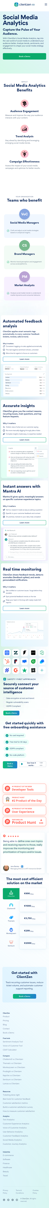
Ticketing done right (11, 1095)
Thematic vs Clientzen (12, 1063)
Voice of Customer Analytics (15, 1128)
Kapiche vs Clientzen (11, 1075)
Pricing (6, 1020)
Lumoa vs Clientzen (11, 1083)
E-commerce (8, 1155)
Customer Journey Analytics (15, 1144)
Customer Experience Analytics (16, 1124)
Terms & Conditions (20, 1191)
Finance (6, 1163)
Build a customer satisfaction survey (18, 1107)
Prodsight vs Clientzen (12, 1071)
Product (6, 1016)
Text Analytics (9, 1119)
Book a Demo (11, 713)
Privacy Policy (5, 1191)
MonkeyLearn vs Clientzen (14, 1067)
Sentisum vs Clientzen (12, 1079)
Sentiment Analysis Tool (13, 1042)
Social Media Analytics (12, 1140)
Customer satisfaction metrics (15, 1103)
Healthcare (7, 1167)
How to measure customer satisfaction (19, 1111)
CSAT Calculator (10, 1050)
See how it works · (35, 764)
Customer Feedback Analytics (15, 1136)
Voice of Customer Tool (12, 1046)
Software (6, 1159)
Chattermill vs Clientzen (13, 1059)
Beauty (6, 1171)
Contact (6, 1029)
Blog (5, 1024)
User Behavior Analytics (13, 1132)
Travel (5, 1175)
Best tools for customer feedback (16, 1099)
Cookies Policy (36, 1191)
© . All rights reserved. (28, 1200)
